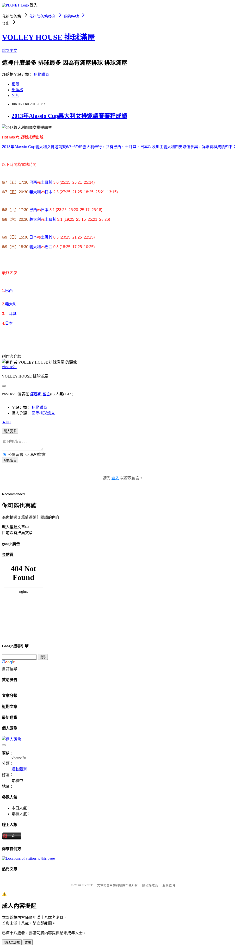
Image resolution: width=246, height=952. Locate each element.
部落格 (17, 90)
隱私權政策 (150, 885)
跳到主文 (9, 51)
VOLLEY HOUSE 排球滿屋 (48, 37)
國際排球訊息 (43, 413)
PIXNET (87, 885)
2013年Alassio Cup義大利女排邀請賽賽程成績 (69, 116)
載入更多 (10, 431)
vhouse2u (9, 367)
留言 (46, 394)
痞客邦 (36, 394)
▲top (6, 422)
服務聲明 (168, 885)
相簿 (15, 84)
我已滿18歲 (12, 942)
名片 (15, 96)
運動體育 (41, 74)
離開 (28, 942)
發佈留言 (10, 460)
